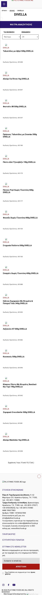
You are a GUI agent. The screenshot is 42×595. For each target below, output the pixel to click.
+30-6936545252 (8, 508)
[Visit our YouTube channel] (14, 585)
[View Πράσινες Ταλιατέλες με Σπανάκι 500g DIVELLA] (21, 128)
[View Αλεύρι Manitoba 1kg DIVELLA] (21, 434)
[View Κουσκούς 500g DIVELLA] (21, 350)
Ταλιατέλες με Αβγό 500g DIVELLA (18, 51)
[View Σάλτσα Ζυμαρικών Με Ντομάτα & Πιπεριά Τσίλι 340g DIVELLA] (21, 295)
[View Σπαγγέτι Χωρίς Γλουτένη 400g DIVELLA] (21, 267)
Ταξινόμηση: (4, 32)
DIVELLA (21, 10)
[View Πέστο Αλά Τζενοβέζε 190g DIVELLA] (21, 156)
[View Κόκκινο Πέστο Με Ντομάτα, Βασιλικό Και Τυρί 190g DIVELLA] (21, 378)
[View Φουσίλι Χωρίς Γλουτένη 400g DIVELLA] (21, 212)
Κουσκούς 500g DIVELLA (13, 357)
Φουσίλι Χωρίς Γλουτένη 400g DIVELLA (20, 218)
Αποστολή (21, 567)
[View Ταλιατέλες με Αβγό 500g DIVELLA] (21, 45)
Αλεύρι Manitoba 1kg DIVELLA (16, 440)
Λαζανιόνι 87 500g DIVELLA (15, 329)
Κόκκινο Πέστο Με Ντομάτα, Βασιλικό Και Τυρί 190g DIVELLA (20, 385)
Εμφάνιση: (22, 32)
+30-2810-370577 (30, 505)
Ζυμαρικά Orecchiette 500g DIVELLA (19, 412)
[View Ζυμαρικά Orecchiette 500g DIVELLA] (21, 406)
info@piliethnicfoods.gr (11, 518)
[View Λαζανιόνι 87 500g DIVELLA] (21, 323)
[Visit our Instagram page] (3, 585)
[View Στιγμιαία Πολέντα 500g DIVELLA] (21, 239)
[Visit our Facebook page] (8, 585)
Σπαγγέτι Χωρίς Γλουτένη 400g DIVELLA (20, 273)
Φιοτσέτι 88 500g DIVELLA (14, 106)
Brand (12, 10)
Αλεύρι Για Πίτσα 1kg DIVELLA (16, 79)
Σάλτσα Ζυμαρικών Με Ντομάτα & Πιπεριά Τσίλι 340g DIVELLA (18, 302)
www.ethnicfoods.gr (18, 528)
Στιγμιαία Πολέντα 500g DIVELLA (17, 245)
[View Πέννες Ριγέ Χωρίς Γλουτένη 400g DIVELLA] (21, 184)
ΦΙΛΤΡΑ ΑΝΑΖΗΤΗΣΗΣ (21, 24)
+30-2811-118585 (12, 500)
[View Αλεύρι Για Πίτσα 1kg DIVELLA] (21, 73)
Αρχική (4, 10)
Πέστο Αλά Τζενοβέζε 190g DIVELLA (19, 162)
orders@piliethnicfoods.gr (28, 523)
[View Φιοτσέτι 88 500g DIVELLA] (21, 100)
